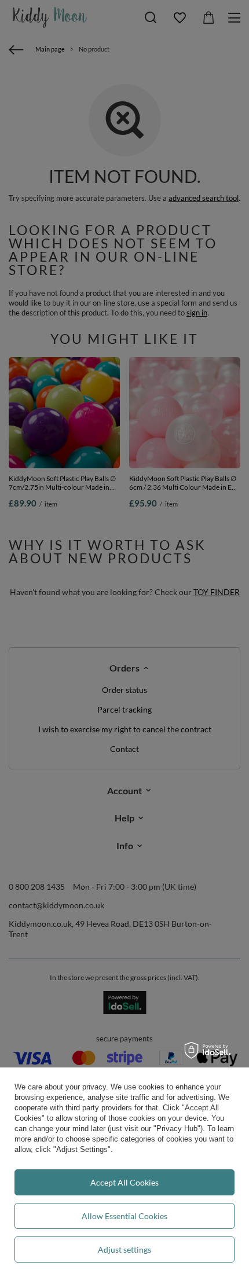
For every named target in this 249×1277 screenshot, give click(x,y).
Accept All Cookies (124, 1182)
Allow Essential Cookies (124, 1216)
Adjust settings (124, 1249)
